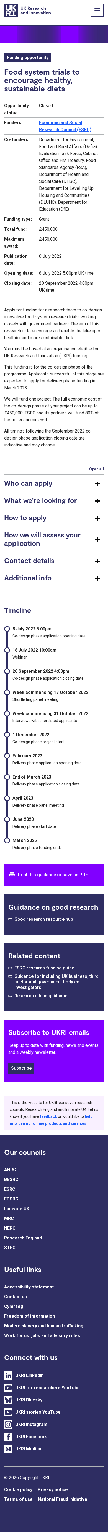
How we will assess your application (42, 539)
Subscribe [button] (21, 1068)
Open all (96, 469)
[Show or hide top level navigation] (97, 10)
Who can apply (28, 483)
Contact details (29, 560)
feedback (48, 1116)
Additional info (28, 577)
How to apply (25, 517)
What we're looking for (40, 500)
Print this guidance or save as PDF (53, 874)
